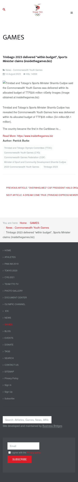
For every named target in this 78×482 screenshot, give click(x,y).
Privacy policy (33, 452)
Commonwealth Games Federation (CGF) (24, 157)
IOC (7, 310)
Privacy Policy (11, 378)
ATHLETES (10, 256)
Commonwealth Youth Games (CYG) (22, 152)
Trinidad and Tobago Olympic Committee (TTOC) (28, 147)
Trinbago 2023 (51, 166)
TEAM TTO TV (12, 283)
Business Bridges (52, 426)
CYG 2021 (10, 277)
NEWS (8, 317)
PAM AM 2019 (12, 263)
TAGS (7, 351)
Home (23, 223)
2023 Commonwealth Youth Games (22, 166)
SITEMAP (9, 371)
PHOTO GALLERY (14, 290)
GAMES (34, 223)
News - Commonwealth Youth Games (27, 227)
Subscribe (10, 398)
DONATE (9, 344)
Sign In (8, 384)
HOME (8, 250)
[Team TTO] (38, 9)
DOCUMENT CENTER (16, 297)
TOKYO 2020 (11, 270)
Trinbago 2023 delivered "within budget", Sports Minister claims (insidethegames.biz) (35, 59)
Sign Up (9, 391)
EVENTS (9, 337)
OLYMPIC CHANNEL (15, 304)
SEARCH (9, 357)
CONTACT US (12, 364)
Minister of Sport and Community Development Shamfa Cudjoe (35, 161)
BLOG (8, 331)
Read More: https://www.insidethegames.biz (28, 136)
